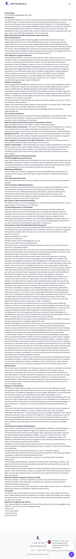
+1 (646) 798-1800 (38, 543)
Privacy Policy (41, 550)
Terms (33, 550)
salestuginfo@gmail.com (38, 546)
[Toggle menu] (69, 4)
